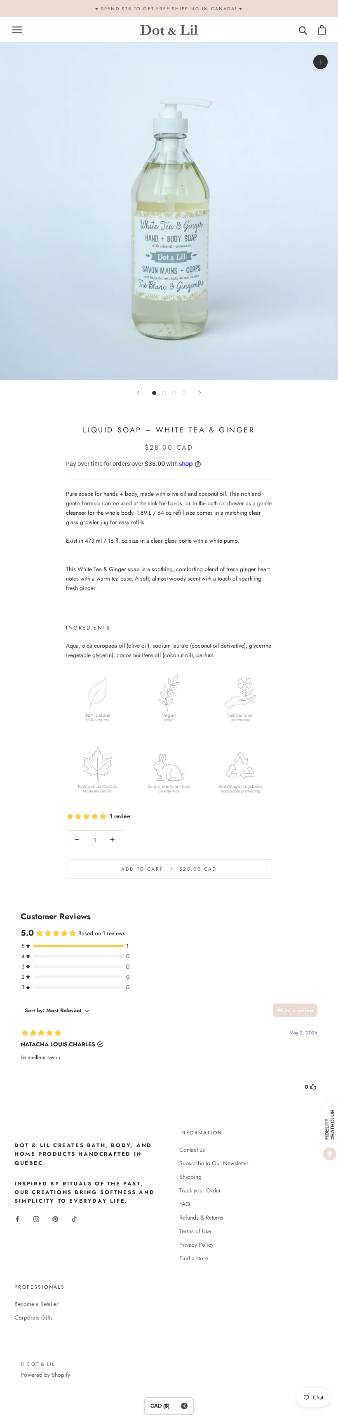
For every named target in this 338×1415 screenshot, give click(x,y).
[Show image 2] (164, 393)
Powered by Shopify (45, 1375)
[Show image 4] (184, 393)
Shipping (190, 1177)
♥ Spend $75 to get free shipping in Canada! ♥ (169, 8)
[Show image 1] (154, 393)
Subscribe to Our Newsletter (214, 1163)
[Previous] (138, 393)
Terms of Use (195, 1231)
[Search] (303, 30)
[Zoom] (320, 62)
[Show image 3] (174, 393)
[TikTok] (74, 1218)
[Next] (200, 393)
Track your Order (200, 1190)
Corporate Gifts (33, 1317)
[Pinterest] (55, 1218)
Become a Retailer (36, 1304)
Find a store (193, 1258)
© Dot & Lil (38, 1364)
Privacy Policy (196, 1245)
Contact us (192, 1149)
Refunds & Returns (201, 1217)
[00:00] (169, 211)
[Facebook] (17, 1218)
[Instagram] (36, 1218)
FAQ (184, 1204)
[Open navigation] (17, 29)
